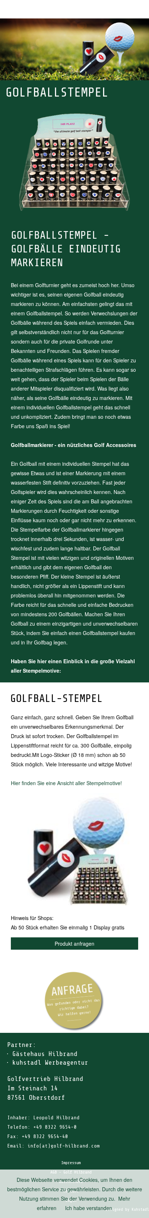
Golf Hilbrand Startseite (120, 9)
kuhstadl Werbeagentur (50, 1062)
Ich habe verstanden (88, 1207)
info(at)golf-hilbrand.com (63, 1146)
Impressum (71, 1162)
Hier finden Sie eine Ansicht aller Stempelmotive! (66, 783)
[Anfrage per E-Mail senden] (75, 1001)
